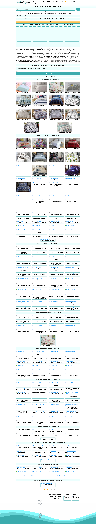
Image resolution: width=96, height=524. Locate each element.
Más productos (73, 1)
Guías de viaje (35, 3)
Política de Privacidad (55, 494)
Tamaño (52, 1)
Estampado (39, 1)
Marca (48, 1)
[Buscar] (78, 9)
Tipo (62, 1)
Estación (58, 1)
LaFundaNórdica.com (48, 73)
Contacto (55, 500)
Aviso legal (56, 498)
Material (44, 1)
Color (34, 1)
